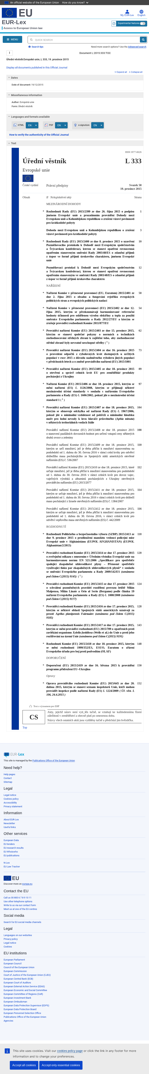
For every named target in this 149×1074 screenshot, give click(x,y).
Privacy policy (11, 939)
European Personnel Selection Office (22, 1013)
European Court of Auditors (17, 982)
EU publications (11, 855)
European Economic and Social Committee (25, 990)
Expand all (122, 72)
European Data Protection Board (20, 1009)
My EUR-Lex (127, 15)
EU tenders (9, 844)
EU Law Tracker (12, 866)
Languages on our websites (18, 935)
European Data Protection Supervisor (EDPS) (26, 1005)
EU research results (14, 847)
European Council (12, 963)
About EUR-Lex (11, 819)
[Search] (143, 39)
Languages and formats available (30, 116)
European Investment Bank (17, 997)
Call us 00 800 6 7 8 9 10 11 (17, 897)
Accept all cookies (24, 1065)
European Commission (15, 971)
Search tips (37, 46)
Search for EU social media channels (22, 922)
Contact (8, 778)
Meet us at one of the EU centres (20, 909)
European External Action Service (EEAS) (24, 986)
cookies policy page (70, 1050)
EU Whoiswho (11, 851)
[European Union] (11, 878)
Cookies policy (11, 798)
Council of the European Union (19, 967)
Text (13, 143)
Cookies (8, 946)
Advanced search (137, 46)
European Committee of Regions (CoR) (23, 994)
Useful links (10, 827)
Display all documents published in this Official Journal (36, 67)
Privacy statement (13, 806)
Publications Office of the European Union (53, 760)
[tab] (75, 77)
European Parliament (14, 959)
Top (25, 727)
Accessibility (10, 802)
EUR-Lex (14, 22)
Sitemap (8, 782)
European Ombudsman (15, 1001)
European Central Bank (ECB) (18, 978)
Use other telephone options (18, 901)
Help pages (9, 774)
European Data (11, 840)
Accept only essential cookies (61, 1065)
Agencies (8, 1020)
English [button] (141, 15)
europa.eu (27, 883)
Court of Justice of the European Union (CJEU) (27, 975)
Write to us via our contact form (20, 905)
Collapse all (136, 72)
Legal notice (10, 795)
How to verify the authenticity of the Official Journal (39, 134)
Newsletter (9, 823)
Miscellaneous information (26, 95)
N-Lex (7, 862)
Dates (14, 77)
